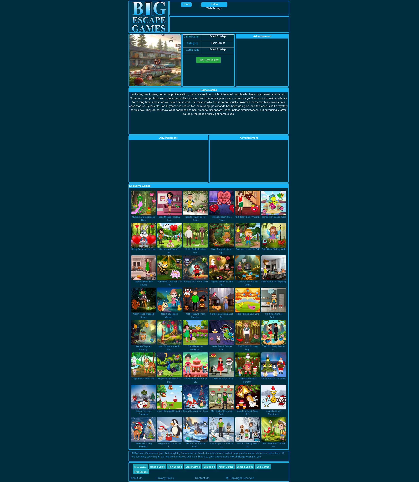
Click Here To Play (209, 59)
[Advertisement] (229, 24)
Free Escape (141, 471)
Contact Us (202, 478)
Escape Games (245, 466)
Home (186, 4)
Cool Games (263, 466)
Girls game (209, 466)
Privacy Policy (165, 478)
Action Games (226, 466)
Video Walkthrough (214, 4)
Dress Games (193, 466)
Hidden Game (157, 466)
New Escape (175, 466)
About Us (136, 478)
